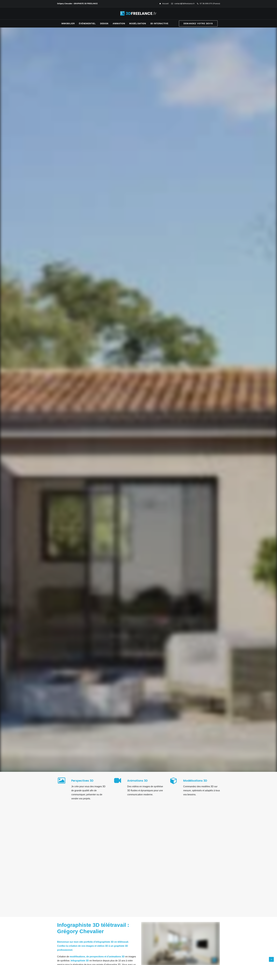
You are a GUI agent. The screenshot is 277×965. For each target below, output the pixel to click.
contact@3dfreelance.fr (184, 4)
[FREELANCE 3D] (138, 13)
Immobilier (68, 23)
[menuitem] (164, 3)
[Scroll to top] (271, 959)
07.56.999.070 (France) (210, 4)
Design (104, 23)
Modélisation (137, 23)
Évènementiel (87, 23)
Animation (119, 23)
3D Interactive (159, 23)
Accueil (165, 4)
